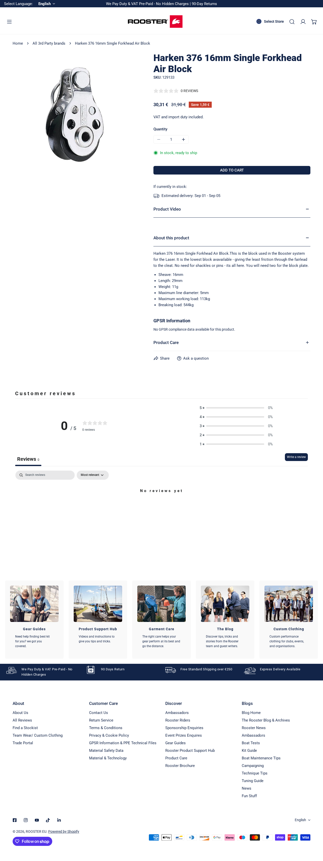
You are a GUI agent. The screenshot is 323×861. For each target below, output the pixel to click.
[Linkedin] (59, 820)
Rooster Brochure (180, 765)
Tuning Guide (252, 781)
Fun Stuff (249, 796)
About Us (20, 712)
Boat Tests (251, 743)
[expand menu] (9, 22)
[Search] (292, 21)
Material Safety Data (106, 750)
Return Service (101, 720)
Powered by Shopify (63, 831)
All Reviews (22, 720)
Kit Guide (249, 750)
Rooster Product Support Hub (190, 750)
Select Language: (18, 4)
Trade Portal (23, 743)
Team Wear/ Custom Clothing (38, 735)
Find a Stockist (25, 728)
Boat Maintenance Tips (261, 758)
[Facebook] (14, 820)
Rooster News (254, 728)
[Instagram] (25, 820)
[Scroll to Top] (314, 834)
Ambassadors (177, 712)
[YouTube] (36, 820)
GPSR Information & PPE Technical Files (122, 743)
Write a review (296, 457)
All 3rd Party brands (49, 43)
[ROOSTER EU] (155, 21)
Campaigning (253, 765)
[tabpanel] (161, 508)
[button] (314, 21)
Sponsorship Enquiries (184, 728)
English (300, 820)
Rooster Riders (177, 720)
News (246, 788)
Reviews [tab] (28, 459)
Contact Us (98, 712)
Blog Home (251, 712)
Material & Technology (108, 758)
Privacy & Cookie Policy (109, 735)
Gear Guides (175, 743)
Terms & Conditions (105, 728)
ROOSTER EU (36, 831)
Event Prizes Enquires (183, 735)
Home (18, 43)
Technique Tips (254, 773)
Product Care (176, 758)
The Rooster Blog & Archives (266, 720)
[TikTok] (47, 820)
